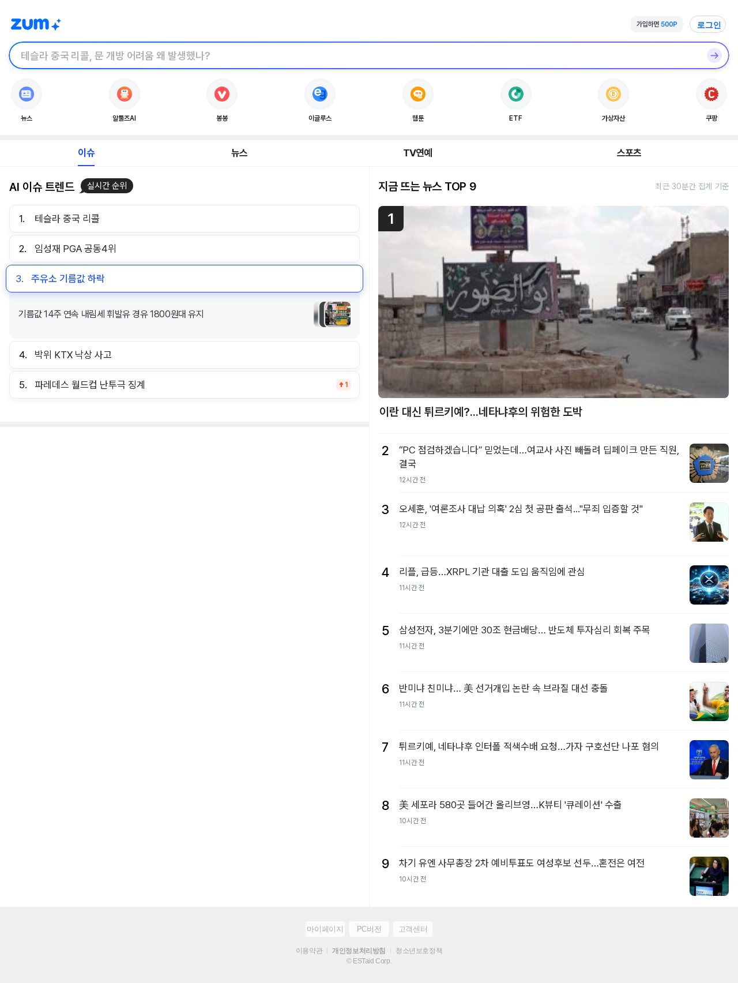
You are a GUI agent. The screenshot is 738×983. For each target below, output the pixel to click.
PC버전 (369, 929)
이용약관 (309, 951)
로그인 (709, 24)
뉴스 (239, 153)
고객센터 (412, 929)
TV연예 (417, 153)
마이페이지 (325, 929)
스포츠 (629, 153)
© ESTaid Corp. (369, 961)
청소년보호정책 (419, 951)
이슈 (86, 153)
